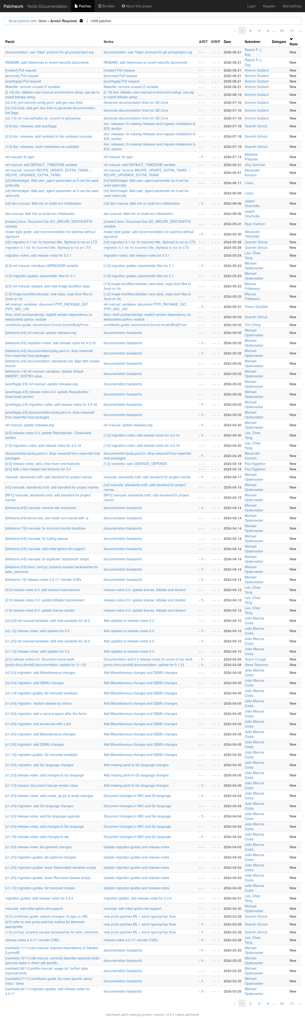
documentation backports (123, 332)
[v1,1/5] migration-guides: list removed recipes (40, 887)
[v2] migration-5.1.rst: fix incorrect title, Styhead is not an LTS (51, 241)
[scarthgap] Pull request (23, 81)
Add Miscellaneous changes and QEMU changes (140, 672)
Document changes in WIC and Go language (137, 795)
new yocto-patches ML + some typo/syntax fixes (140, 916)
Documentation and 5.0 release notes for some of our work (148, 659)
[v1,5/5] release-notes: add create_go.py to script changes (49, 795)
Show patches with (23, 20)
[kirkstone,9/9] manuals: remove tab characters (40, 507)
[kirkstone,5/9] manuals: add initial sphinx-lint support (45, 548)
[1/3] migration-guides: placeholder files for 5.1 (139, 265)
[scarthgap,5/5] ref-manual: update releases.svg (41, 383)
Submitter (252, 41)
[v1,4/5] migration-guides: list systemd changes (40, 857)
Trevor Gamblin (256, 306)
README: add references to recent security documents (47, 62)
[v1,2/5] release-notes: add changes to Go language (44, 826)
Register (269, 6)
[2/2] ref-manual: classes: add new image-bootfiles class (47, 286)
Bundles (108, 6)
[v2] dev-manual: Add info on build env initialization (43, 203)
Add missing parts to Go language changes (136, 764)
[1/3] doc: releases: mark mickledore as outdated (42, 146)
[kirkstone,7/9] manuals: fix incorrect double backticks (45, 528)
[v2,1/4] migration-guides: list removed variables (41, 693)
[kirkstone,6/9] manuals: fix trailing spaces (36, 538)
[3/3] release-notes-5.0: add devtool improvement (42, 589)
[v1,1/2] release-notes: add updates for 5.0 (37, 651)
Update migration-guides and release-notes (136, 846)
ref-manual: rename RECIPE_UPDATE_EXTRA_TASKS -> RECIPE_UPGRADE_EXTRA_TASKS (48, 172)
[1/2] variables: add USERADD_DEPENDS (135, 463)
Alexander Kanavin (252, 172)
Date (227, 41)
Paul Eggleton (255, 463)
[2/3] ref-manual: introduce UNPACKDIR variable (41, 265)
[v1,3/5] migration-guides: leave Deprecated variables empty (50, 867)
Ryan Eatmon (255, 223)
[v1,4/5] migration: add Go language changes (39, 805)
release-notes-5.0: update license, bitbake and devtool (145, 589)
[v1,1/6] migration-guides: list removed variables (41, 754)
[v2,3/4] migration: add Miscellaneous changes (40, 672)
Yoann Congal (255, 659)
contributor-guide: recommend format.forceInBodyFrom (47, 324)
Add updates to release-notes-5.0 (129, 620)
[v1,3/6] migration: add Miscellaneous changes (40, 734)
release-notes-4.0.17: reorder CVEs (32, 939)
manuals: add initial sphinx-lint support (34, 908)
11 (292, 30)
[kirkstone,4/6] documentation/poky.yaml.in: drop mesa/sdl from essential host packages (49, 353)
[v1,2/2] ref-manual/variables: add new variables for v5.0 (47, 641)
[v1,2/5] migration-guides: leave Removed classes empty (48, 877)
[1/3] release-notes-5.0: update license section (40, 610)
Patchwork (13, 6)
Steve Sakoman (257, 664)
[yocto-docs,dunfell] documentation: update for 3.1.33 (45, 664)
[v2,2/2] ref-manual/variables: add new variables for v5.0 (47, 620)
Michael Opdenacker (254, 265)
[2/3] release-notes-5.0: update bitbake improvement (45, 600)
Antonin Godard (257, 70)
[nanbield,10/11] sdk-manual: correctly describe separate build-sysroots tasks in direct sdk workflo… (52, 960)
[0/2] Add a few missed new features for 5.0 (38, 469)
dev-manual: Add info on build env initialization (40, 213)
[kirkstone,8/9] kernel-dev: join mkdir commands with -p (46, 517)
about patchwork (188, 1014)
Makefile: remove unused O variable (32, 86)
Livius (249, 182)
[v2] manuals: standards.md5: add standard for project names (51, 487)
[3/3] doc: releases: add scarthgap (31, 126)
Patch (10, 41)
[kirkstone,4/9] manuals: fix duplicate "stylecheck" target (47, 559)
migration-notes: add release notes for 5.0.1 (38, 255)
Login (251, 6)
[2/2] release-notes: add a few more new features (42, 463)
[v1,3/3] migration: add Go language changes (39, 764)
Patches (84, 6)
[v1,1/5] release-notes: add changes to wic (37, 836)
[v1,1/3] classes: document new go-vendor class (41, 785)
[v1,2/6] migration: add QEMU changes (34, 744)
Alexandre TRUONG (252, 234)
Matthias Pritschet (251, 156)
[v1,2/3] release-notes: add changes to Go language (44, 775)
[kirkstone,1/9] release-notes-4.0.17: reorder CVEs (43, 579)
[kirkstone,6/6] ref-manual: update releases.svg (40, 332)
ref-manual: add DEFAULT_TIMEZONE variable (41, 164)
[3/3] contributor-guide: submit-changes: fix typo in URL (46, 916)
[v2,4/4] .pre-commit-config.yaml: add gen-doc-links (44, 102)
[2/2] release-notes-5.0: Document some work (39, 659)
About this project (138, 6)
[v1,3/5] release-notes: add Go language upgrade (42, 816)
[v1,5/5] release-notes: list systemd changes (38, 846)
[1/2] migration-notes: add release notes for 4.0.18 (141, 435)
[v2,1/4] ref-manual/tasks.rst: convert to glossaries (43, 118)
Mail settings (292, 6)
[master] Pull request (20, 70)
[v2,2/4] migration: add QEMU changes (34, 682)
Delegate (279, 41)
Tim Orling (252, 324)
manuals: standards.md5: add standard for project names (48, 476)
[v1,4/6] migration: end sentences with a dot (38, 723)
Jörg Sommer (255, 164)
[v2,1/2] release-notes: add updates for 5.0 (37, 630)
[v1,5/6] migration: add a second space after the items (45, 713)
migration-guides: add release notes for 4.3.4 (39, 898)
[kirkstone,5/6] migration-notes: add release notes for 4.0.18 (50, 342)
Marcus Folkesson (252, 286)
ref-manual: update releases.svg (29, 424)
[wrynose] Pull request (22, 75)
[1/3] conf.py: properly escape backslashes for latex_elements (51, 932)
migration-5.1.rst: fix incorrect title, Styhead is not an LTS (48, 247)
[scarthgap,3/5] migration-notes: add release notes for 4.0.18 (51, 404)
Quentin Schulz (256, 126)
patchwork (113, 1014)
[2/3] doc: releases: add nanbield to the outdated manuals (48, 136)
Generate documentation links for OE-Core (136, 102)
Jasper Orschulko (252, 203)
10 (282, 30)
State (294, 44)
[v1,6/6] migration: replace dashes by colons (38, 703)
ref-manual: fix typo (19, 156)
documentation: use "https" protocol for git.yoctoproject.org (49, 52)
